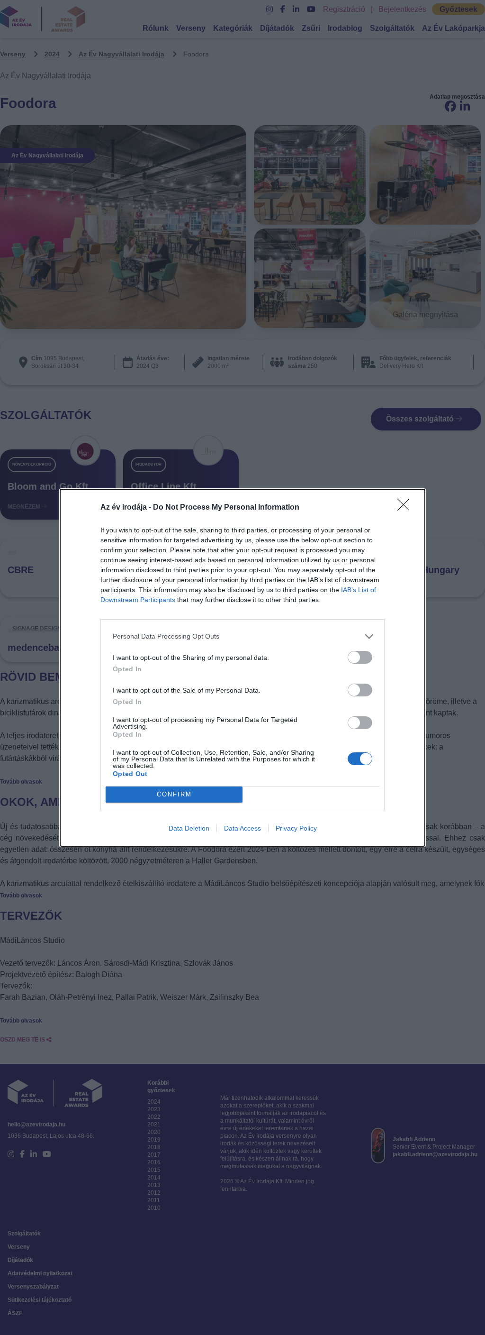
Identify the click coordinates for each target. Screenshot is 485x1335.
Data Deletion (189, 828)
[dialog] (242, 667)
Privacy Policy (296, 828)
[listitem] (242, 636)
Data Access (242, 828)
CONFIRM (174, 794)
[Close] (406, 508)
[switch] (360, 657)
